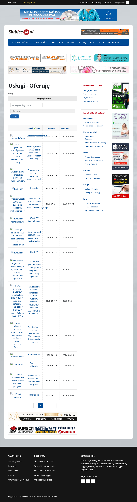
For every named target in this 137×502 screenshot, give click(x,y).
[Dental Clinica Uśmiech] (120, 156)
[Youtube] (93, 481)
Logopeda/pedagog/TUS (37, 135)
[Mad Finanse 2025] (37, 57)
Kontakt (12, 2)
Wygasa (65, 128)
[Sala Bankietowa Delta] (42, 416)
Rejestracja (97, 2)
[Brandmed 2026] (68, 15)
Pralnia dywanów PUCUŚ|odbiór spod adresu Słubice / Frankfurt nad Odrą (34, 152)
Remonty (34, 188)
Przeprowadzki (34, 354)
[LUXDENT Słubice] (120, 125)
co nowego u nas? (29, 2)
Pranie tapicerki (34, 394)
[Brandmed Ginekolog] (100, 69)
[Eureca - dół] (42, 429)
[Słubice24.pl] (21, 31)
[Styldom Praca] (120, 95)
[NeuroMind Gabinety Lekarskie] (37, 69)
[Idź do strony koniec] (54, 405)
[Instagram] (88, 481)
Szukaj (108, 2)
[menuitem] (21, 42)
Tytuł (30, 128)
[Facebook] (83, 481)
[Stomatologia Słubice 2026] (105, 32)
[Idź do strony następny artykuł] (49, 405)
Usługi (10, 93)
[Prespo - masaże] (100, 57)
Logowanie (83, 2)
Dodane (51, 128)
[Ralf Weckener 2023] (120, 185)
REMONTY (33, 252)
